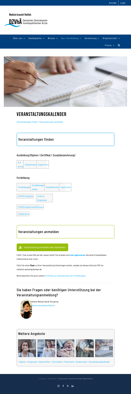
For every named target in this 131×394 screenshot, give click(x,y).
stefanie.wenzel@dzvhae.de (42, 305)
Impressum (72, 378)
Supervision (43, 164)
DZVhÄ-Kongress (25, 196)
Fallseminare (31, 164)
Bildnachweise (88, 378)
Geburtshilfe (44, 361)
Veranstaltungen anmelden (51, 122)
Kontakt (79, 378)
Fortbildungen (24, 187)
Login (123, 2)
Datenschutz (63, 378)
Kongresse (32, 361)
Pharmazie (69, 361)
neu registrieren (77, 255)
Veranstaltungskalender (99, 361)
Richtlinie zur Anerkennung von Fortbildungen (65, 275)
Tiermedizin (57, 361)
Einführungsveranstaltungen (30, 207)
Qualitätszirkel (52, 187)
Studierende (23, 214)
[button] (119, 45)
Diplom (22, 361)
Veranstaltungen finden (27, 122)
